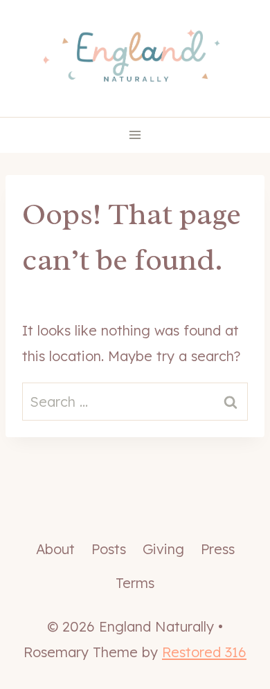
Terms (135, 582)
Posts (108, 549)
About (55, 549)
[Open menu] (135, 135)
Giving (163, 549)
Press (218, 549)
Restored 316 (204, 652)
